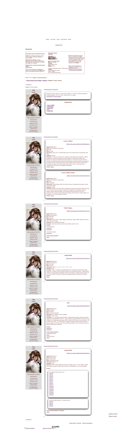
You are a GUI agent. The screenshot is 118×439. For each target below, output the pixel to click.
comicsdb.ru (49, 229)
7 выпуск (51, 381)
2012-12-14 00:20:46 (53, 89)
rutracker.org (49, 228)
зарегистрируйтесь (42, 77)
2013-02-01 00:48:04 (53, 203)
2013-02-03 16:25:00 (53, 298)
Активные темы (58, 44)
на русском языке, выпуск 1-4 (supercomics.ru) (59, 400)
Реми (33, 90)
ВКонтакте (50, 54)
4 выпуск (51, 377)
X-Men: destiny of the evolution (34, 80)
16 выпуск (51, 394)
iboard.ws (79, 423)
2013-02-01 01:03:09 (53, 251)
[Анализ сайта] (55, 428)
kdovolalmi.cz (90, 423)
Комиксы (45, 80)
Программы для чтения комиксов (53, 96)
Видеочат (84, 423)
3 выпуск (51, 376)
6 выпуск (51, 380)
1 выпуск (51, 373)
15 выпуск (51, 393)
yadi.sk (52, 166)
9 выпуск (51, 384)
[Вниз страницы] (113, 416)
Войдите (34, 77)
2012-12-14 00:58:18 (53, 136)
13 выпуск (51, 390)
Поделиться (46, 89)
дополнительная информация (75, 70)
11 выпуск (51, 387)
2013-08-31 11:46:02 (53, 346)
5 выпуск (51, 379)
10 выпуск (51, 386)
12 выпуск (51, 389)
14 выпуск (51, 391)
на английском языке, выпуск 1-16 (56, 372)
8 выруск (51, 383)
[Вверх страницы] (113, 413)
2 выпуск (51, 374)
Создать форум (72, 423)
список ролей (29, 67)
